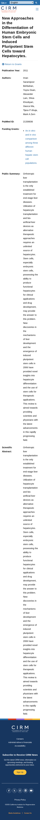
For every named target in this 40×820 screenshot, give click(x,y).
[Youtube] (31, 790)
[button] (36, 2)
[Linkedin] (25, 790)
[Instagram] (20, 790)
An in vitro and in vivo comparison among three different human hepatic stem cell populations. (31, 146)
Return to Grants (13, 64)
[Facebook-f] (9, 790)
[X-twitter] (14, 790)
